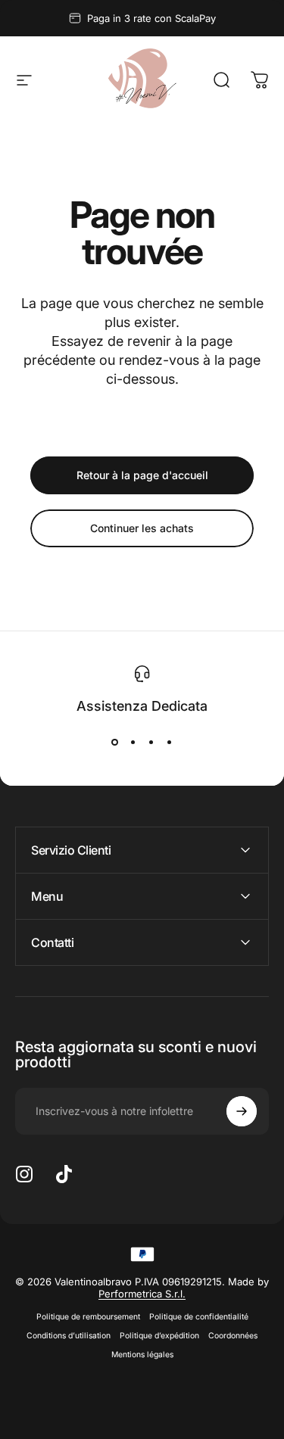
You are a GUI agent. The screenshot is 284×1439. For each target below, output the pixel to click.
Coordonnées (232, 1336)
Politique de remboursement (88, 1317)
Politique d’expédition (159, 1336)
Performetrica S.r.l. (142, 1294)
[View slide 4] (170, 743)
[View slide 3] (151, 743)
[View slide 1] (115, 743)
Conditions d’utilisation (69, 1336)
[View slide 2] (133, 743)
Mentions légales (142, 1355)
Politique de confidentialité (198, 1317)
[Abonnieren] (241, 1111)
